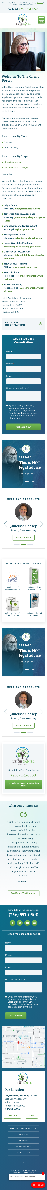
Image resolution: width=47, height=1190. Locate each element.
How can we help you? (18, 388)
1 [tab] (17, 544)
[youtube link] (27, 923)
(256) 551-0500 (29, 9)
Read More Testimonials (24, 893)
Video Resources (12, 162)
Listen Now (28, 481)
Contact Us (23, 1152)
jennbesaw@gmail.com (25, 267)
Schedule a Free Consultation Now (23, 784)
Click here (40, 3)
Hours (32, 1115)
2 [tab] (23, 544)
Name (9, 351)
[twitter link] (20, 923)
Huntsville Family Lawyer (23, 1128)
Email (9, 376)
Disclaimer (23, 1140)
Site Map (23, 1134)
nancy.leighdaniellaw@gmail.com (22, 246)
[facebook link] (12, 923)
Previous (5, 524)
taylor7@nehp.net (25, 229)
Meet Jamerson (24, 537)
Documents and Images (16, 167)
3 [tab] (30, 544)
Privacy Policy (23, 1146)
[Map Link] (23, 1027)
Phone (10, 363)
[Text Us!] (38, 1185)
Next (41, 524)
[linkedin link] (35, 923)
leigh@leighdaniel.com (27, 209)
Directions (12, 1115)
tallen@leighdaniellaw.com (29, 238)
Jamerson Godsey (23, 526)
